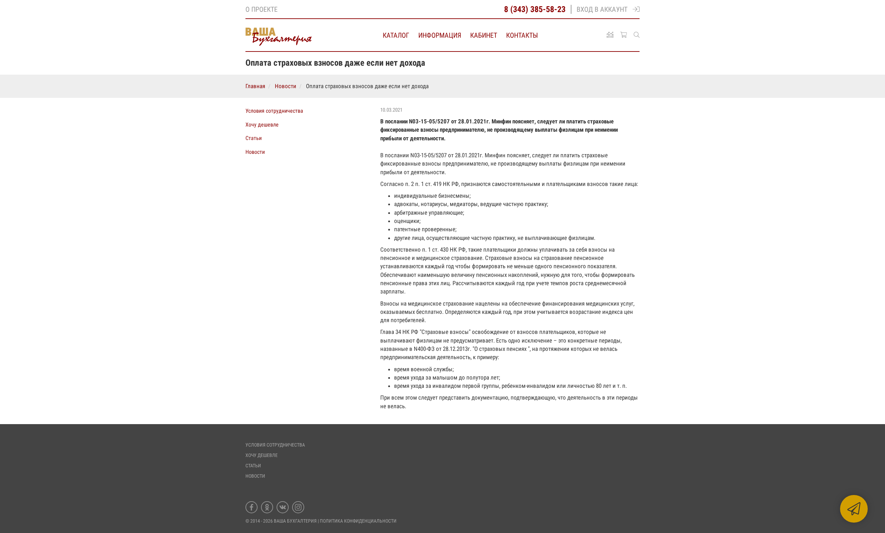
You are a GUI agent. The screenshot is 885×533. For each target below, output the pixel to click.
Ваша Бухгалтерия (295, 521)
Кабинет (483, 35)
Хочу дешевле (262, 124)
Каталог (396, 35)
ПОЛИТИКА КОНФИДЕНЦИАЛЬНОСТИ (358, 521)
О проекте (261, 9)
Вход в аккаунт (602, 9)
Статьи (253, 138)
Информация (439, 35)
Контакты (522, 35)
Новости (255, 152)
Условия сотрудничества (274, 110)
